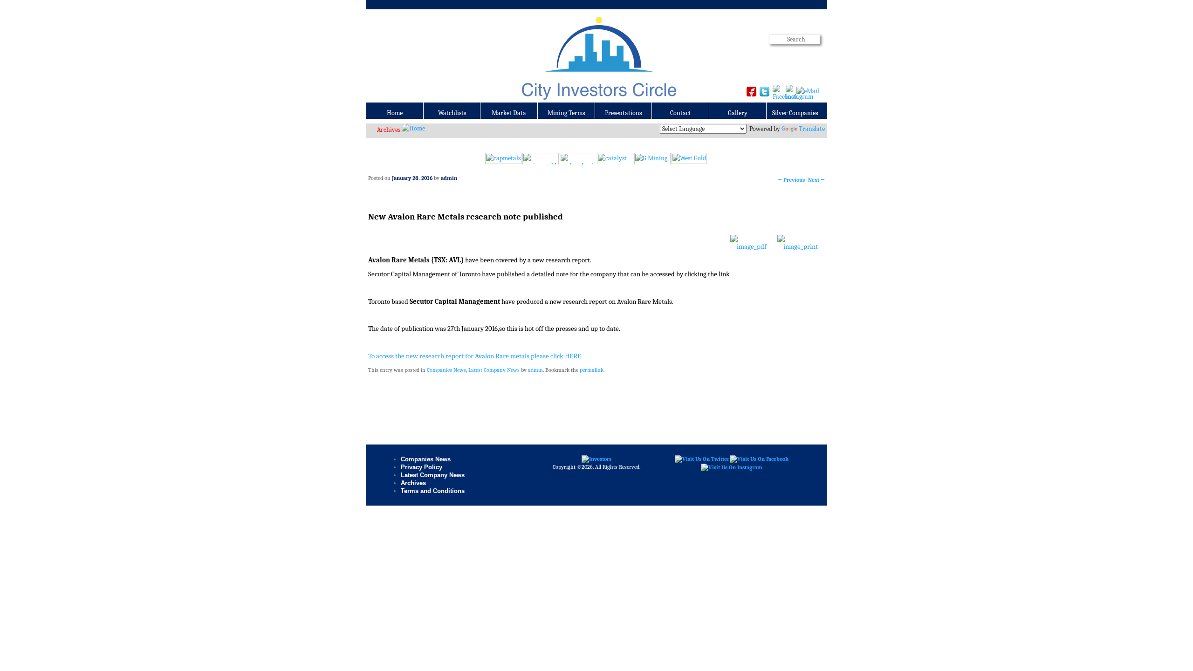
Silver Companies (795, 113)
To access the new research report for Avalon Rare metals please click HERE (474, 356)
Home (395, 113)
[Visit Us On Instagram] (731, 467)
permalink (591, 370)
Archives (388, 130)
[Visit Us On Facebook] (758, 459)
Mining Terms (566, 113)
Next (816, 180)
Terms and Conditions (433, 490)
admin (449, 178)
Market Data (509, 113)
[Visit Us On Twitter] (701, 459)
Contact (680, 113)
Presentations (623, 113)
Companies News (446, 370)
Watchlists (452, 113)
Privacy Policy (421, 467)
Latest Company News (494, 370)
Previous (791, 180)
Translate (812, 129)
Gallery (737, 113)
